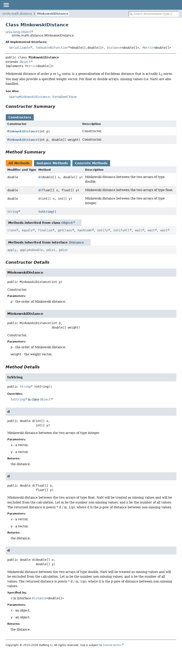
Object (25, 62)
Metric (147, 47)
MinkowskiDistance (52, 13)
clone (11, 230)
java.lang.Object (18, 32)
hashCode (84, 230)
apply (11, 250)
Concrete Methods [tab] (91, 163)
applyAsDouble (31, 250)
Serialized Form (64, 97)
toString (45, 211)
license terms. (112, 645)
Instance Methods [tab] (52, 163)
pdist (50, 250)
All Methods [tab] (19, 163)
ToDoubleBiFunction (52, 47)
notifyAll (121, 230)
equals (27, 230)
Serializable (19, 47)
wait (138, 230)
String (12, 211)
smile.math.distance (17, 13)
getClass (65, 230)
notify (102, 230)
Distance (114, 47)
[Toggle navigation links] (6, 5)
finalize (45, 230)
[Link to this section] (58, 106)
